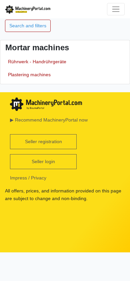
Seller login (43, 161)
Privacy (38, 177)
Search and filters (27, 25)
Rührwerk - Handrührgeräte (37, 61)
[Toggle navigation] (116, 9)
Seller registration (43, 141)
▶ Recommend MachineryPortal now (49, 120)
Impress (18, 177)
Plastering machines (29, 74)
